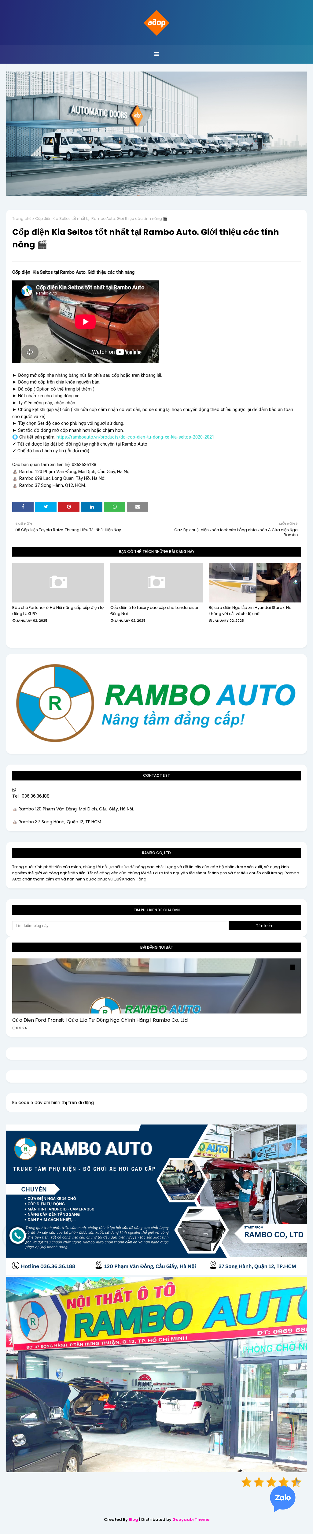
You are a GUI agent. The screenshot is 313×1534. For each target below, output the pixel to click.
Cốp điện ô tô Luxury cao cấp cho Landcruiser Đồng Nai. (154, 611)
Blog (133, 1519)
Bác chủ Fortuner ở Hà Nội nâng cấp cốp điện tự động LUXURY (58, 611)
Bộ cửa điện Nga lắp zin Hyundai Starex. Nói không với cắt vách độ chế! (251, 611)
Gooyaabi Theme (190, 1519)
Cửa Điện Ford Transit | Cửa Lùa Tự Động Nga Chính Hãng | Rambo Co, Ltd (100, 1020)
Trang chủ (21, 218)
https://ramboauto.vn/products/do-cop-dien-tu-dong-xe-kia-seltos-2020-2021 (135, 437)
